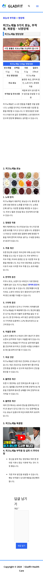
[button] (29, 6)
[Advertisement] (21, 144)
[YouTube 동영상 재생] (21, 437)
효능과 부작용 (9, 17)
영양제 (21, 17)
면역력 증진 (33, 284)
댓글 (16, 508)
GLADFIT (15, 6)
